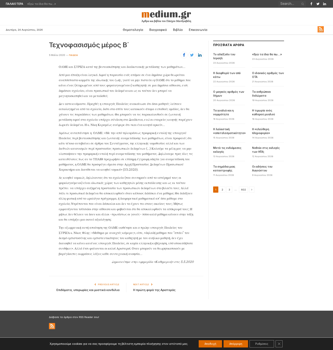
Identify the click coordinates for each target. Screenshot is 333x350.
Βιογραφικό (158, 30)
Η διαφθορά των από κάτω (227, 74)
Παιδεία (73, 55)
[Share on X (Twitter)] (191, 54)
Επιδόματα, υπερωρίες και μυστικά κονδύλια (87, 290)
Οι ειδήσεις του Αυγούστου (262, 168)
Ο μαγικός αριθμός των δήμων (228, 93)
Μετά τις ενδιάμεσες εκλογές (227, 149)
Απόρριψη (235, 343)
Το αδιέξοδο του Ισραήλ (224, 56)
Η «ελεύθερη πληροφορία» (261, 131)
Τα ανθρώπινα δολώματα (261, 93)
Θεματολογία (133, 30)
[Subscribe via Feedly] (321, 31)
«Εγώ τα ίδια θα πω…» (41, 3)
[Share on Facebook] (184, 54)
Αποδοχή (210, 343)
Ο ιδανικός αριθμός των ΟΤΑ (268, 74)
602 (243, 189)
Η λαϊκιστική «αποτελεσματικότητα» (229, 131)
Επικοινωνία (198, 30)
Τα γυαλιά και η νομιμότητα (223, 112)
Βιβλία (178, 30)
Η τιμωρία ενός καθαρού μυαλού (263, 112)
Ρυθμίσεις (261, 343)
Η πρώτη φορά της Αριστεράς (154, 290)
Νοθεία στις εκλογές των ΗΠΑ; (266, 149)
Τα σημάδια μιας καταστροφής (224, 168)
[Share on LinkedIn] (199, 54)
